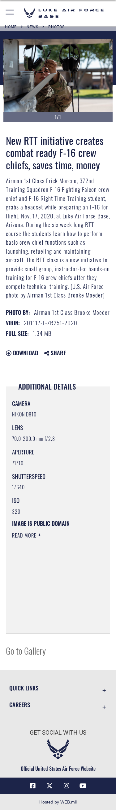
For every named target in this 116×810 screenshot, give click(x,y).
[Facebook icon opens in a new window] (32, 786)
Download (24, 353)
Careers (19, 704)
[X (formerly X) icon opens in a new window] (49, 786)
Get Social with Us (58, 732)
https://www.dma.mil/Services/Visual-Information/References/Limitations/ (49, 613)
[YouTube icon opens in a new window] (83, 786)
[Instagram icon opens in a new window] (66, 786)
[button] (10, 13)
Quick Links (23, 687)
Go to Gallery (26, 650)
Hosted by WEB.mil (58, 801)
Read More (25, 535)
